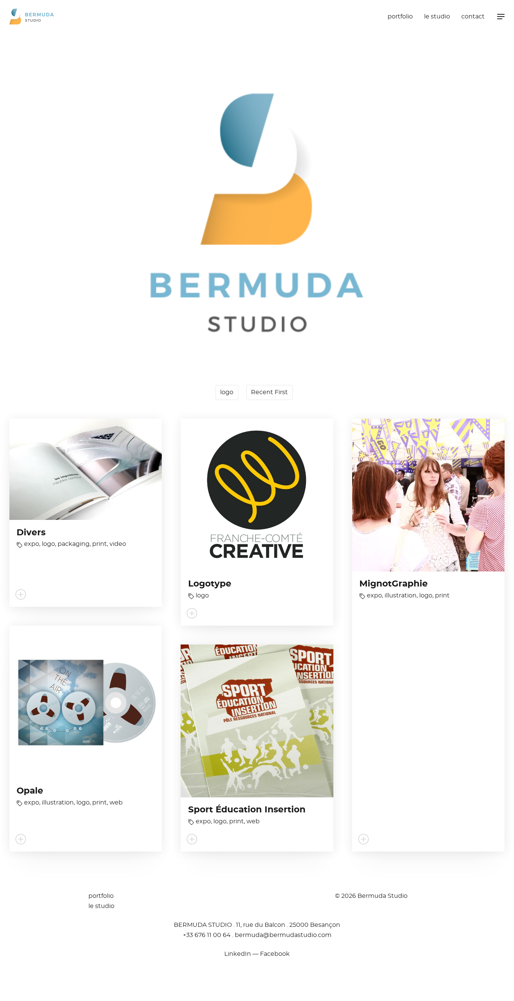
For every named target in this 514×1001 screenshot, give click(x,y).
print (99, 544)
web (116, 803)
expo (31, 544)
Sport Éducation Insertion (247, 810)
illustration (401, 596)
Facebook (275, 954)
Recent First (269, 392)
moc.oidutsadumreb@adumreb (283, 935)
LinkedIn (237, 954)
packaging (74, 544)
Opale (30, 791)
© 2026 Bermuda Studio (371, 896)
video (117, 544)
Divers (31, 533)
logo (226, 392)
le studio (437, 17)
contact (473, 17)
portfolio (400, 17)
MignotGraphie (393, 584)
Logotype (209, 584)
